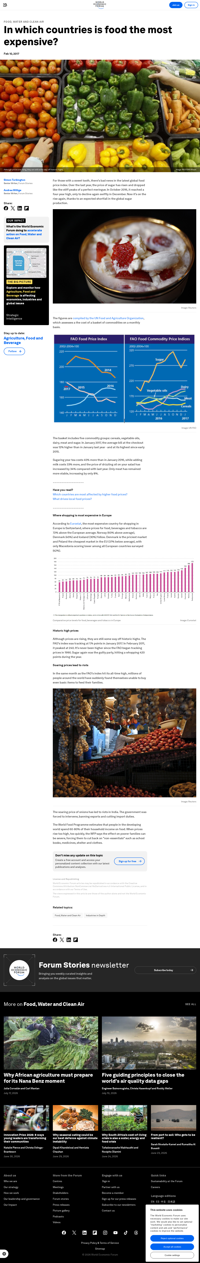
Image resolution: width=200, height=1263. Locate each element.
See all (190, 1004)
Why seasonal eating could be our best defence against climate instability (75, 1138)
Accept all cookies (172, 1247)
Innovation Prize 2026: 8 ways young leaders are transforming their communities (25, 1138)
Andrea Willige (12, 190)
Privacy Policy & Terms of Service (100, 1242)
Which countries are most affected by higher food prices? (90, 494)
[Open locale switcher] (4, 1254)
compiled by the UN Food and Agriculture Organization (108, 318)
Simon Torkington (14, 179)
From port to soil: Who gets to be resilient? (173, 1136)
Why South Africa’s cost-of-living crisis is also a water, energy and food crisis (124, 1138)
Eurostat (75, 523)
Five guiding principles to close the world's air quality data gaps (143, 1078)
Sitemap (100, 1248)
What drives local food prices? (72, 499)
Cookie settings (172, 1255)
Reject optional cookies (172, 1238)
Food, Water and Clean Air (24, 21)
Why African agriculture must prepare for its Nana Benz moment (48, 1078)
